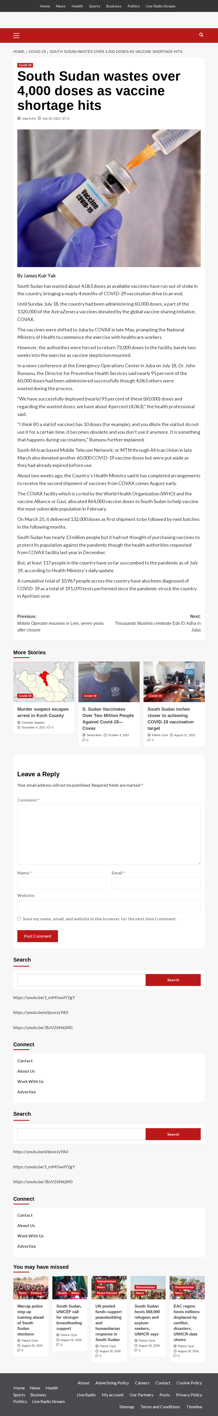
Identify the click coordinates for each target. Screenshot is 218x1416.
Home (45, 6)
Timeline (194, 1406)
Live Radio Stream (160, 6)
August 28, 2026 (32, 1345)
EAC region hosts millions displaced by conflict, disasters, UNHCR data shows (187, 1323)
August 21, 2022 (184, 735)
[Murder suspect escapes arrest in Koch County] (43, 681)
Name (24, 872)
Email (118, 872)
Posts (165, 1394)
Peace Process (107, 1293)
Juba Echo (29, 118)
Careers (142, 1382)
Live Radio (86, 1394)
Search (22, 960)
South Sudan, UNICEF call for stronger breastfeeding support (69, 1317)
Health (77, 6)
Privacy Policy (189, 1394)
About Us (26, 1071)
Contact (25, 1060)
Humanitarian (106, 1281)
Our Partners (141, 1394)
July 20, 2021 (51, 118)
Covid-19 (25, 65)
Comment (28, 799)
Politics (134, 6)
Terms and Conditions (160, 1406)
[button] (18, 34)
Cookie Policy (189, 1382)
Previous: (60, 623)
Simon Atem (94, 735)
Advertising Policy (112, 1382)
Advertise (26, 1091)
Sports (94, 6)
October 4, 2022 (118, 735)
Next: (158, 623)
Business (113, 6)
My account (113, 1394)
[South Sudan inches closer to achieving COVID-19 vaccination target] (174, 681)
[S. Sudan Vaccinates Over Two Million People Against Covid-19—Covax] (109, 681)
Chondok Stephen (33, 722)
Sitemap (126, 1406)
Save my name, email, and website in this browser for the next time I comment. (100, 918)
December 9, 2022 (33, 727)
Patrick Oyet (160, 735)
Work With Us (30, 1081)
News (61, 6)
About (83, 1382)
